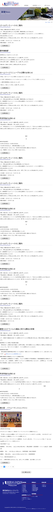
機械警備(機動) (35, 489)
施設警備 (34, 486)
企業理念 (24, 489)
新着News (44, 485)
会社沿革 (24, 487)
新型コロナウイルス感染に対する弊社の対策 (17, 329)
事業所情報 (24, 490)
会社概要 (24, 486)
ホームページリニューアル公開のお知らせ (16, 73)
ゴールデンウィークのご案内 (11, 25)
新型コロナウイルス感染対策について (13, 353)
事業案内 (5, 5)
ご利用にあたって (34, 508)
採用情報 (26, 5)
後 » (13, 466)
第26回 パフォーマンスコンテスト (14, 408)
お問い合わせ (47, 5)
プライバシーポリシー (42, 508)
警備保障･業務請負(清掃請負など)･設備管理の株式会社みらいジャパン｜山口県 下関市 (11, 3)
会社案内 (24, 485)
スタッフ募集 (35, 496)
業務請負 (34, 490)
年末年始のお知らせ (7, 118)
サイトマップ (28, 508)
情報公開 (44, 486)
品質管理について (36, 5)
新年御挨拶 (4, 51)
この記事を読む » (5, 45)
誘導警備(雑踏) (35, 487)
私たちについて (15, 5)
